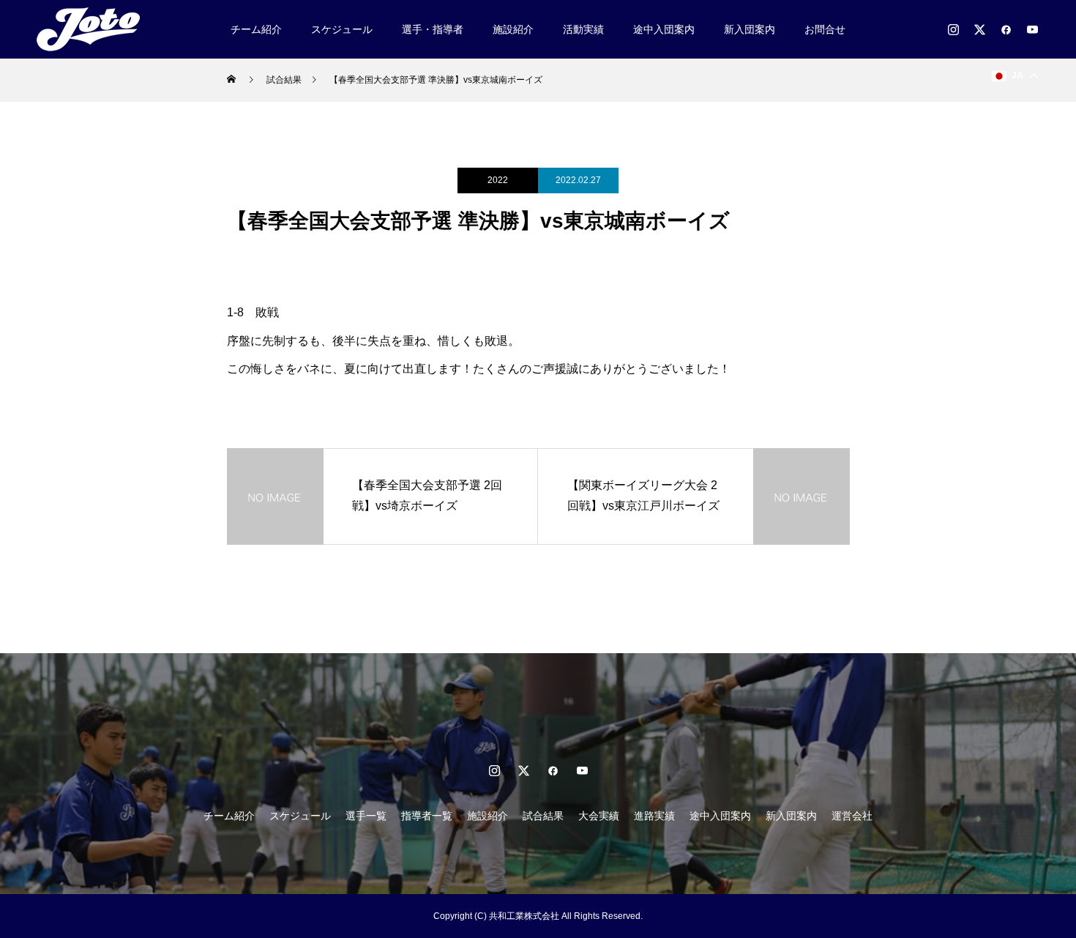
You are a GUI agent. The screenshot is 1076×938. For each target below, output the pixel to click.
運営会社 (852, 816)
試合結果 (543, 816)
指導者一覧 (426, 816)
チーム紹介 (256, 29)
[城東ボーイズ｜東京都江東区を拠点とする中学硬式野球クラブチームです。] (93, 29)
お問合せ (824, 29)
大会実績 (598, 816)
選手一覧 (365, 816)
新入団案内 (749, 29)
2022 (497, 180)
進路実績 (654, 816)
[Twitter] (979, 29)
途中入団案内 (664, 29)
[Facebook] (1005, 29)
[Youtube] (1032, 29)
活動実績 (583, 29)
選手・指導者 (432, 29)
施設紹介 (513, 29)
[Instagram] (953, 29)
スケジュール (342, 29)
